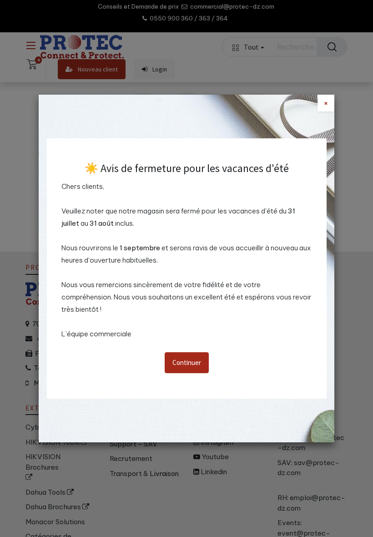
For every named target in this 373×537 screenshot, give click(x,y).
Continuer (186, 362)
